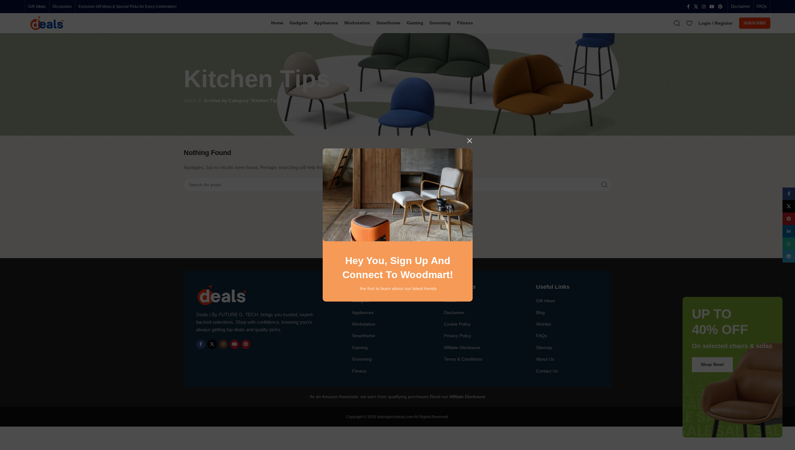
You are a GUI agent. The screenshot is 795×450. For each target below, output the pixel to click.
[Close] (469, 140)
